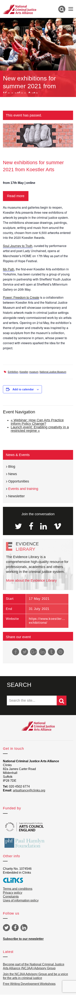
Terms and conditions (17, 888)
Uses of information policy (21, 900)
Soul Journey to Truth (17, 245)
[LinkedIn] (43, 526)
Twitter (6, 927)
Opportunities (18, 481)
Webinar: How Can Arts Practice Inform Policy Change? (37, 422)
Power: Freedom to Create (21, 297)
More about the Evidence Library (31, 580)
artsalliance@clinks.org (29, 790)
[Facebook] (31, 526)
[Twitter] (18, 526)
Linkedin (23, 927)
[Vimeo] (57, 526)
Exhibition (13, 371)
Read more (15, 196)
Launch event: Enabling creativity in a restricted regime (40, 429)
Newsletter (16, 496)
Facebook (15, 927)
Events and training (23, 489)
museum (33, 371)
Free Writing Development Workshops (29, 983)
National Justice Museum (53, 371)
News (12, 474)
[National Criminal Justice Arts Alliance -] (19, 9)
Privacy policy (12, 892)
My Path (8, 269)
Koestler (23, 371)
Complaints (11, 896)
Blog (11, 466)
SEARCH (19, 685)
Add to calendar (23, 389)
